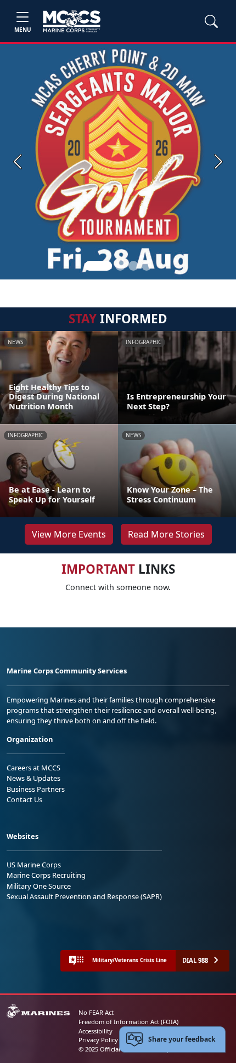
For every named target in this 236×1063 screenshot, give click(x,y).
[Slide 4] (146, 266)
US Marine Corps (34, 865)
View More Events (69, 534)
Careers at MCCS (33, 768)
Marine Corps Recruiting (46, 875)
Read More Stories (166, 534)
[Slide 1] (98, 266)
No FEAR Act (96, 1012)
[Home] (71, 21)
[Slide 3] (133, 266)
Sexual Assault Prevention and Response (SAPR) (84, 896)
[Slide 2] (120, 266)
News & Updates (33, 778)
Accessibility (95, 1031)
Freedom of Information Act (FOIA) (128, 1022)
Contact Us (24, 799)
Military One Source (39, 886)
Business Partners (36, 789)
